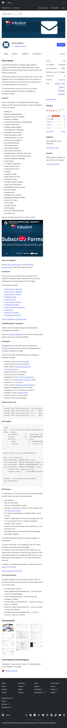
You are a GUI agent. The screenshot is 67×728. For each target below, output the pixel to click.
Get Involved (55, 683)
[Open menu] (64, 2)
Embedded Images (10, 297)
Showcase (21, 683)
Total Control (8, 310)
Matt (4, 701)
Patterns (21, 692)
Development (37, 54)
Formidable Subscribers (11, 305)
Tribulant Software (20, 46)
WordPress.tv (39, 692)
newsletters (61, 90)
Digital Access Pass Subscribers (14, 307)
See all (63, 131)
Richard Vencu (23, 393)
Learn (36, 683)
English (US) (61, 79)
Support (62, 54)
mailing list (62, 87)
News (3, 686)
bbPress (5, 704)
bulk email (57, 83)
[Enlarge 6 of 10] (26, 633)
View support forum (52, 148)
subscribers (61, 94)
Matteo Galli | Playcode (22, 380)
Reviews (14, 54)
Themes (20, 686)
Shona (8, 715)
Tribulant (4, 67)
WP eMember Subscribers (12, 315)
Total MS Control (9, 299)
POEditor (5, 348)
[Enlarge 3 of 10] (12, 643)
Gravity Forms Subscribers (12, 302)
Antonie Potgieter (23, 361)
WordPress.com (8, 698)
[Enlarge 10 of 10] (41, 644)
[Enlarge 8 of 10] (41, 626)
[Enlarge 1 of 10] (12, 626)
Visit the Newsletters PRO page (12, 571)
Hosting (4, 689)
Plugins (20, 689)
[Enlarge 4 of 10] (12, 650)
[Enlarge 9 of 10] (41, 633)
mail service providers (14, 510)
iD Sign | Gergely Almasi (26, 377)
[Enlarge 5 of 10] (26, 626)
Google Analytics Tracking (12, 294)
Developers (38, 689)
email (63, 83)
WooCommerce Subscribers (13, 289)
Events (53, 686)
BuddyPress (6, 707)
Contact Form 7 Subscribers (13, 292)
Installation (25, 54)
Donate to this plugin (53, 164)
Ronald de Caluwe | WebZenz (25, 385)
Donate (54, 689)
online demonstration (14, 265)
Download (61, 44)
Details (6, 54)
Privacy (4, 692)
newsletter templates (14, 334)
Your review (50, 131)
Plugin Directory (6, 8)
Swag (53, 692)
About (4, 683)
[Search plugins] (20, 14)
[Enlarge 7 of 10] (26, 643)
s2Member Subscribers (11, 312)
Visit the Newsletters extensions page (14, 319)
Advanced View (51, 99)
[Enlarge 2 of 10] (12, 635)
